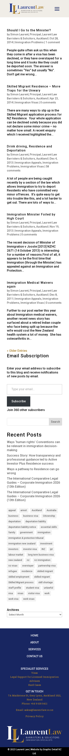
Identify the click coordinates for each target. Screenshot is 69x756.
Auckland (37, 510)
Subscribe (19, 401)
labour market (15, 554)
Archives (13, 610)
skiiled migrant (45, 571)
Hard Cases (34, 684)
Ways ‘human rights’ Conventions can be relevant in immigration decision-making (33, 446)
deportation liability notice (22, 527)
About (34, 642)
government (26, 532)
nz (28, 560)
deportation (14, 521)
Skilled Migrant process (21, 582)
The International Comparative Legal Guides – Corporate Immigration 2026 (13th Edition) (33, 482)
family (11, 532)
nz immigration (42, 560)
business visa (30, 516)
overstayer (28, 565)
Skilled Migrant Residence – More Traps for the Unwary (33, 88)
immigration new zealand (21, 543)
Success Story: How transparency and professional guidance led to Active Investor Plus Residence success (34, 459)
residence (27, 571)
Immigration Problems (29, 42)
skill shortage (45, 582)
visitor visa (34, 593)
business (13, 516)
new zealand (15, 560)
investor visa (30, 549)
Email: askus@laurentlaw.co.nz (34, 709)
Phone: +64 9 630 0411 (34, 703)
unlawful (48, 587)
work (46, 593)
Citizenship (49, 516)
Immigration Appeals (28, 162)
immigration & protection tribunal (26, 538)
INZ (43, 549)
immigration (44, 532)
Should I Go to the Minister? (29, 30)
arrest (24, 510)
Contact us (35, 656)
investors (13, 549)
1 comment (53, 42)
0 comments (48, 102)
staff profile (14, 587)
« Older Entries (17, 351)
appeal (12, 510)
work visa (13, 599)
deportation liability (35, 521)
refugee (12, 571)
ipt (51, 549)
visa (10, 593)
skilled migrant (42, 577)
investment (46, 543)
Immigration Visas (26, 102)
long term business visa (41, 554)
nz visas (12, 565)
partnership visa (47, 565)
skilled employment (18, 577)
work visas (28, 599)
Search (55, 421)
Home (34, 635)
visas (20, 593)
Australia (51, 510)
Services (34, 649)
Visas (34, 672)
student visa (32, 587)
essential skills (49, 527)
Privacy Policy (34, 716)
